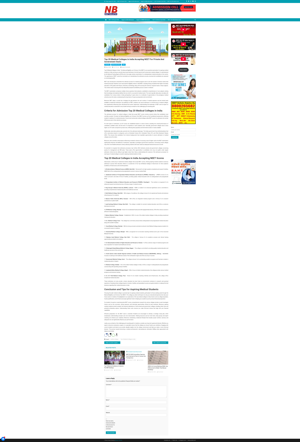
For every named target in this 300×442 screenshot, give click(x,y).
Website (108, 412)
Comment (109, 384)
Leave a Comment (126, 67)
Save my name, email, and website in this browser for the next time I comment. (110, 424)
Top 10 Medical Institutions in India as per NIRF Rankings (114, 366)
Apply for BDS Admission (134, 1)
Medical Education (116, 64)
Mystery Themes (118, 440)
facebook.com (167, 440)
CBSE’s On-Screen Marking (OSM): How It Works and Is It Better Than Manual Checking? (158, 368)
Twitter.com (174, 440)
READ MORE (183, 70)
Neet (124, 64)
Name (108, 400)
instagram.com (182, 440)
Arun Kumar (116, 67)
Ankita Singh (118, 370)
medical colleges (114, 339)
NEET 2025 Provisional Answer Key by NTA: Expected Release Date (161, 342)
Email (107, 406)
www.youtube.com (192, 440)
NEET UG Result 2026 (122, 1)
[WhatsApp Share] (113, 335)
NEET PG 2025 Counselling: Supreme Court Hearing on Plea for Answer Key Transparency (136, 356)
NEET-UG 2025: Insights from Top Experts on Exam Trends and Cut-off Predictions (113, 342)
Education (107, 64)
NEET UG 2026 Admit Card (173, 1)
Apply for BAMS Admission (146, 1)
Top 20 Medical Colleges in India (128, 339)
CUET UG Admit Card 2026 (160, 1)
